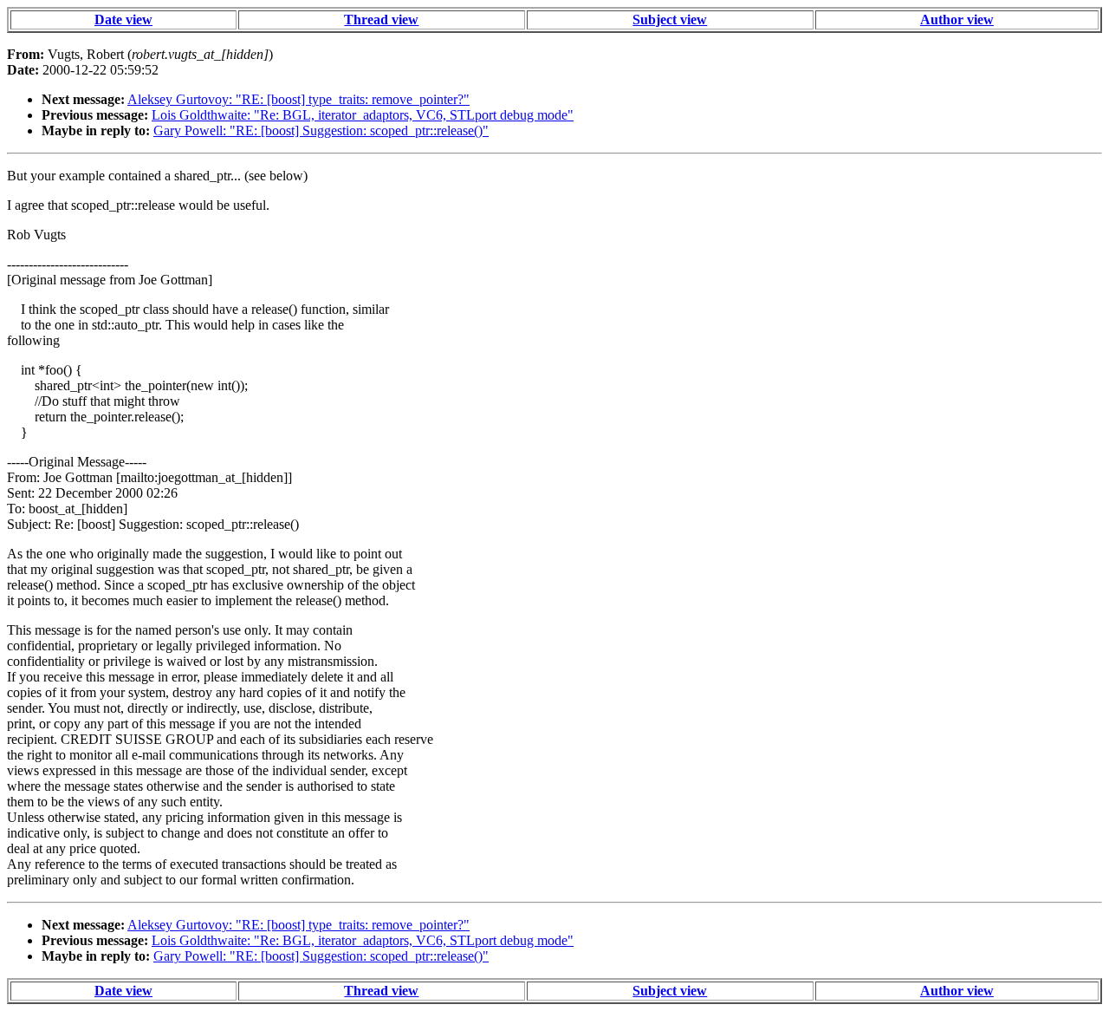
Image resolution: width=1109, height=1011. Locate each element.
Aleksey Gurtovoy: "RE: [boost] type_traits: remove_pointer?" (298, 99)
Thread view (381, 19)
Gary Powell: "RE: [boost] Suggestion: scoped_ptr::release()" (321, 130)
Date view (123, 19)
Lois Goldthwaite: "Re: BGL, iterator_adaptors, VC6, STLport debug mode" (363, 115)
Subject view (669, 19)
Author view (957, 19)
